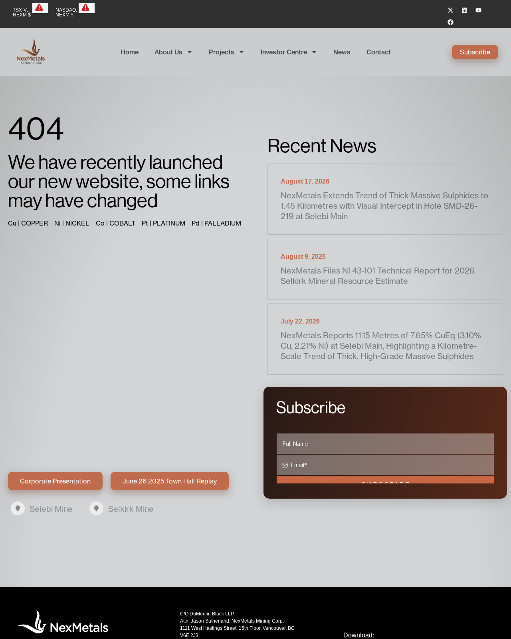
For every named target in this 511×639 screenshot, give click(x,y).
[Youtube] (479, 10)
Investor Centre (284, 52)
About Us (168, 52)
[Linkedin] (465, 10)
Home (130, 52)
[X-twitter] (451, 10)
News (342, 52)
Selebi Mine (51, 509)
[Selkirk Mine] (96, 508)
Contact (378, 52)
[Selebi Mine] (18, 508)
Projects (221, 52)
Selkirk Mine (131, 509)
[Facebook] (451, 22)
